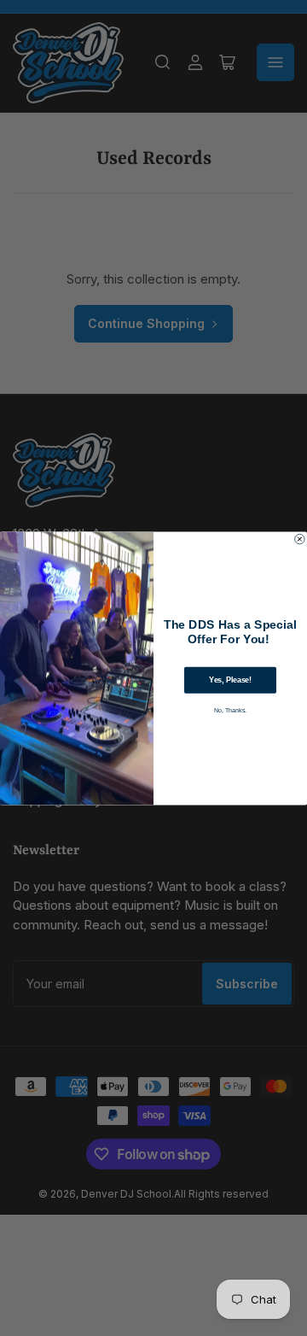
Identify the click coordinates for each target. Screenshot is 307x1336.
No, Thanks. (230, 709)
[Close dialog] (300, 539)
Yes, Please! (230, 680)
